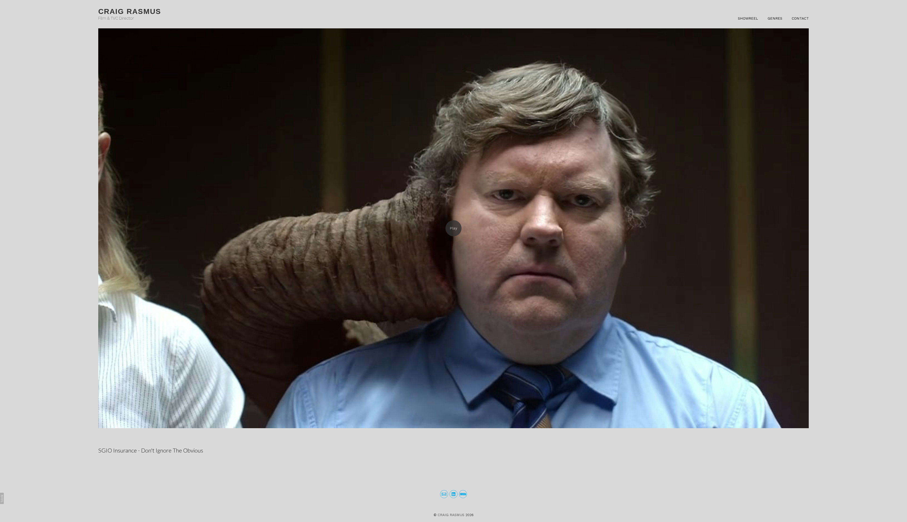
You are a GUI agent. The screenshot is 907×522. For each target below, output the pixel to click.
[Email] (444, 494)
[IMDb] (463, 494)
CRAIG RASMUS (451, 515)
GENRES (775, 18)
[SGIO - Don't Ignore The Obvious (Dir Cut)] (453, 228)
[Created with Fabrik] (2, 498)
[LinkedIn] (453, 494)
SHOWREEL (748, 18)
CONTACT (800, 18)
